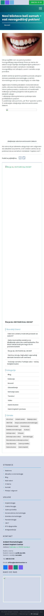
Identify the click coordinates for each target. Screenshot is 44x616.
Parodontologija (10, 520)
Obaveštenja (13, 387)
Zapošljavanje (11, 444)
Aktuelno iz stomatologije (14, 474)
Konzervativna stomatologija (15, 513)
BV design (34, 614)
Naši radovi (9, 481)
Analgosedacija (10, 530)
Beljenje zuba (31, 419)
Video (10, 400)
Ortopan (21, 433)
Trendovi (11, 396)
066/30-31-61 (36, 2)
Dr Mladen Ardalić (12, 426)
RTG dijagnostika (11, 526)
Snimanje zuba (13, 392)
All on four (9, 419)
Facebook (5, 567)
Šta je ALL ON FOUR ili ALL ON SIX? (20, 351)
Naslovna (8, 471)
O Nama (8, 484)
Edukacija (11, 379)
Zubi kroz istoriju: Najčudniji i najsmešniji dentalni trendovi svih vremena (22, 356)
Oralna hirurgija (10, 506)
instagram (10, 567)
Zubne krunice (13, 405)
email (11, 2)
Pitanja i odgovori (11, 491)
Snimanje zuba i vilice (13, 437)
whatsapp (2, 2)
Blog (9, 374)
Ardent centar (20, 419)
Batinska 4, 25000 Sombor (19, 547)
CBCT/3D (9, 423)
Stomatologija (28, 437)
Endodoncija (25, 426)
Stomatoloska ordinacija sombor (17, 440)
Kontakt (8, 487)
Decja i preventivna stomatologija (26, 423)
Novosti (7, 25)
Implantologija (10, 503)
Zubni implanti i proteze (17, 409)
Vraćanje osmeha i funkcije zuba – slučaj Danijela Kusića (22, 363)
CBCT (7, 523)
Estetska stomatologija (13, 430)
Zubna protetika (24, 444)
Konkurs (26, 430)
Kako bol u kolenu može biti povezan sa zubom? (22, 335)
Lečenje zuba (10, 433)
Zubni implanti (23, 447)
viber (7, 2)
